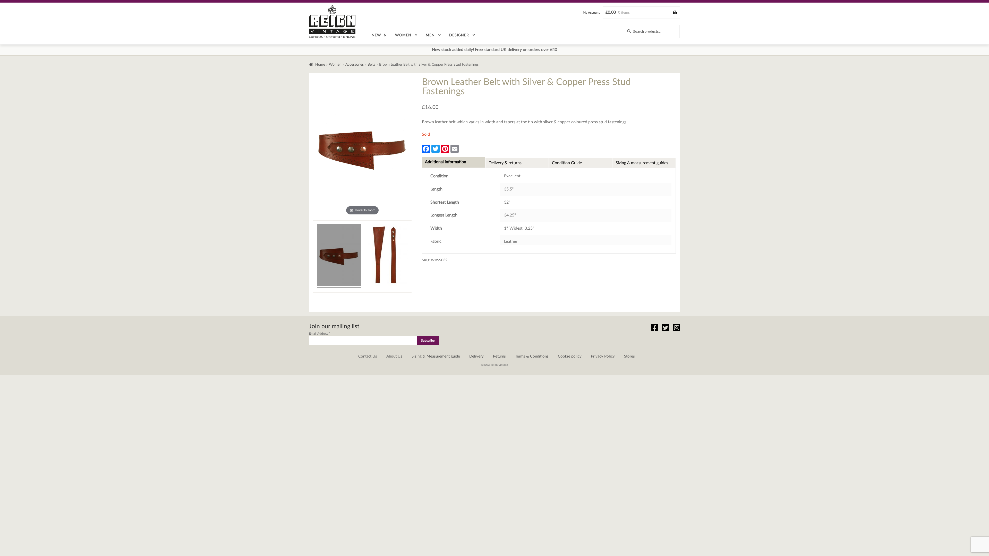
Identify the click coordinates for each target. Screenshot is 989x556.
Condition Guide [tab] (567, 163)
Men (430, 35)
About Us (394, 356)
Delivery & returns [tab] (505, 163)
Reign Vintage (332, 21)
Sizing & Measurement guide (436, 356)
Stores (629, 356)
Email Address (319, 333)
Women (403, 35)
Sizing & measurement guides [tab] (642, 163)
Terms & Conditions (532, 356)
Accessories (354, 64)
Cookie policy (570, 356)
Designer (459, 35)
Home (320, 64)
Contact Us (367, 356)
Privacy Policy (603, 356)
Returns (499, 356)
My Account (591, 12)
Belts (371, 64)
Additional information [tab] (445, 162)
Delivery (476, 356)
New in (379, 35)
